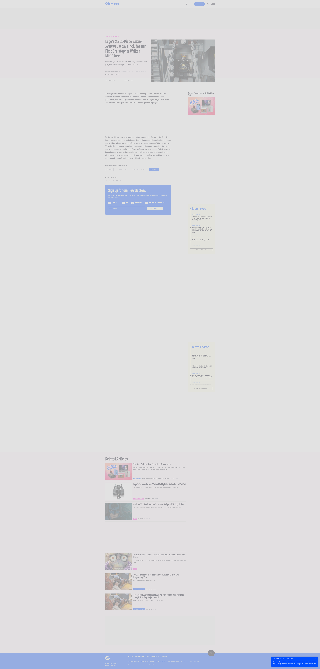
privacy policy (296, 663)
